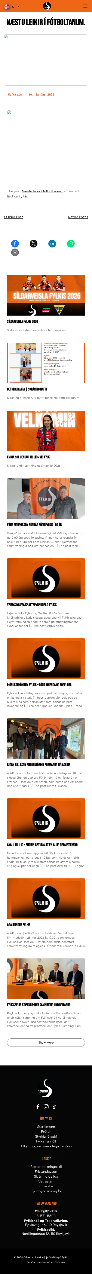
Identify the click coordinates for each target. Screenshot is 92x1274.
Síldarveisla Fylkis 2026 (22, 321)
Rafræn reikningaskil (46, 1167)
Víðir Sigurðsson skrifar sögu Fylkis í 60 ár (34, 525)
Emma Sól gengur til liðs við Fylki (28, 457)
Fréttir (46, 1132)
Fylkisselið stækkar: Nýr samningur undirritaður (38, 1005)
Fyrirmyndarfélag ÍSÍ (46, 1191)
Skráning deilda (46, 1176)
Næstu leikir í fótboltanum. (42, 191)
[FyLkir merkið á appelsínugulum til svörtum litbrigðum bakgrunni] (46, 818)
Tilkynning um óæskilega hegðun (46, 1146)
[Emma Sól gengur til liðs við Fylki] (46, 431)
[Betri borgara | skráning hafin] (46, 363)
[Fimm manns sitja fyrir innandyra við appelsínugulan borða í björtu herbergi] (46, 738)
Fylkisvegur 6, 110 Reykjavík (46, 1225)
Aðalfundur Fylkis (18, 925)
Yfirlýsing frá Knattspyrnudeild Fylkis (32, 605)
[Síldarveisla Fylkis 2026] (46, 295)
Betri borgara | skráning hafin (27, 389)
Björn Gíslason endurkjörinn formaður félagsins (38, 765)
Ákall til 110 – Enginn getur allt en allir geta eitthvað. (42, 845)
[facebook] (37, 1107)
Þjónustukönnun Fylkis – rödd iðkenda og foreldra (39, 685)
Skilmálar (60, 1262)
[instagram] (46, 1107)
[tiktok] (54, 1107)
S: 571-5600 (46, 1216)
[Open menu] (85, 6)
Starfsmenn (46, 1127)
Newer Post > (78, 217)
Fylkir (23, 196)
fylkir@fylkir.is (46, 1211)
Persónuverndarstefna (39, 1262)
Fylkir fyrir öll (46, 1141)
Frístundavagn (46, 1172)
